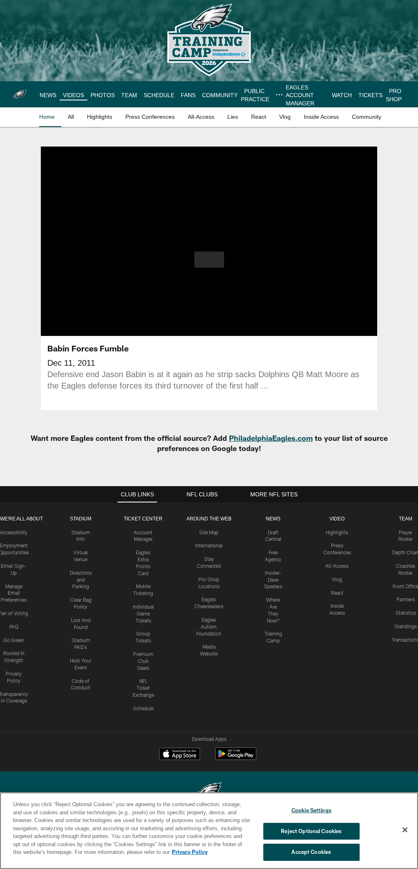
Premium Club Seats (143, 661)
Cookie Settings (311, 810)
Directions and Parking (81, 579)
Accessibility (13, 532)
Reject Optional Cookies (311, 831)
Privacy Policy (152, 852)
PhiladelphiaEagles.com (271, 437)
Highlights (337, 532)
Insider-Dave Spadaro (273, 579)
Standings (405, 626)
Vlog (337, 579)
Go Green (13, 640)
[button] (209, 259)
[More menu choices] (277, 94)
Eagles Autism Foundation (208, 626)
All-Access (337, 566)
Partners (405, 599)
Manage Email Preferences (14, 593)
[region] (209, 830)
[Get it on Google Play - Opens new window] (235, 758)
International (208, 545)
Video (337, 519)
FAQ (13, 626)
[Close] (405, 830)
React (337, 593)
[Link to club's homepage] (20, 94)
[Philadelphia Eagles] (209, 792)
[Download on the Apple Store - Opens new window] (179, 755)
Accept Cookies (311, 852)
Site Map (208, 532)
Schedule (143, 708)
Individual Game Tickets (143, 613)
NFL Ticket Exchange (143, 688)
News (273, 519)
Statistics (406, 613)
